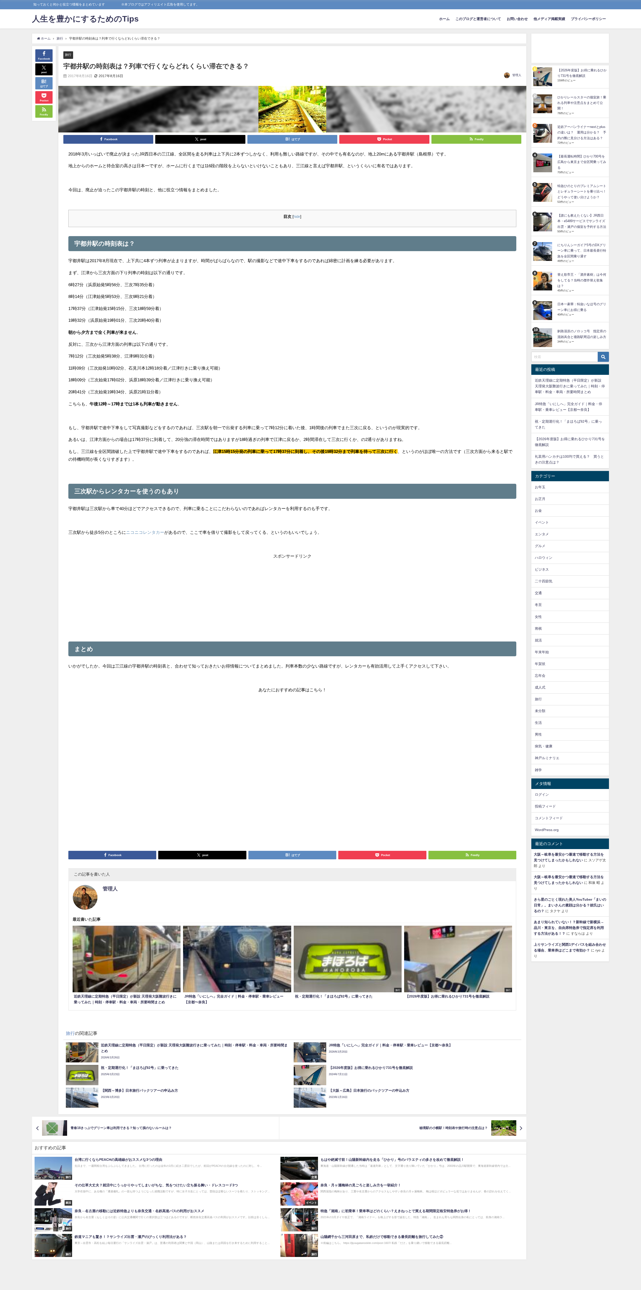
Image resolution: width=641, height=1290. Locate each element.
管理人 (516, 75)
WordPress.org (547, 830)
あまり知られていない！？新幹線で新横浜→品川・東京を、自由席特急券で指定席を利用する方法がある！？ (569, 927)
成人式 (540, 687)
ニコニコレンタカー (145, 532)
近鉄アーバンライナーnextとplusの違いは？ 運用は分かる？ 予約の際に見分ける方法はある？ (581, 132)
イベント (542, 522)
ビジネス (542, 569)
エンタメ (542, 534)
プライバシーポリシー (588, 19)
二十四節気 (543, 581)
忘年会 (540, 675)
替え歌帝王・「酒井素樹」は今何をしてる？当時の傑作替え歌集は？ (581, 280)
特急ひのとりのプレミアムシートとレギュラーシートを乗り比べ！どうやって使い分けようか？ (581, 191)
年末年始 (542, 652)
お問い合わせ (517, 19)
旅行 (68, 54)
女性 (538, 616)
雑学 (538, 770)
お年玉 (540, 487)
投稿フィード (545, 806)
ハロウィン (543, 557)
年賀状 (540, 664)
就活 (538, 640)
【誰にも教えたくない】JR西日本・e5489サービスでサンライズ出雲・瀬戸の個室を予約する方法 (581, 221)
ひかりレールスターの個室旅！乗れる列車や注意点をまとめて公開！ (581, 103)
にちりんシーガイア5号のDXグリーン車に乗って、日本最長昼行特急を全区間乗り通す (581, 250)
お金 (538, 510)
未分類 (540, 711)
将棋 (538, 628)
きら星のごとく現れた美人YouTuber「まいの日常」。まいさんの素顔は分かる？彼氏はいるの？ (570, 905)
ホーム (444, 19)
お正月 (540, 499)
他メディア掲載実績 (549, 19)
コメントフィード (549, 818)
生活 (538, 722)
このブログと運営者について (478, 19)
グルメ (540, 546)
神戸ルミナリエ (547, 758)
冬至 (538, 604)
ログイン (542, 794)
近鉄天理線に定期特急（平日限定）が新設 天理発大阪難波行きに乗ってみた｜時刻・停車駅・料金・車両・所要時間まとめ (570, 386)
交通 (538, 593)
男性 (538, 734)
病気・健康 (543, 746)
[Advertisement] (292, 595)
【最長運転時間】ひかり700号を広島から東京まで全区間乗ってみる (581, 162)
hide (296, 216)
